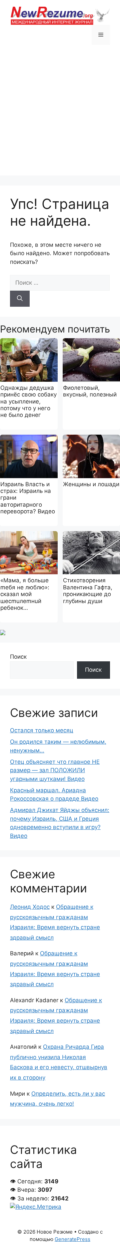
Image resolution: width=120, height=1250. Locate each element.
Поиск (18, 656)
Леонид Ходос (30, 906)
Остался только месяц (41, 730)
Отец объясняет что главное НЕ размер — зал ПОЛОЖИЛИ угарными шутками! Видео (55, 770)
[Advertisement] (60, 115)
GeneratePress (72, 1239)
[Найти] (20, 299)
